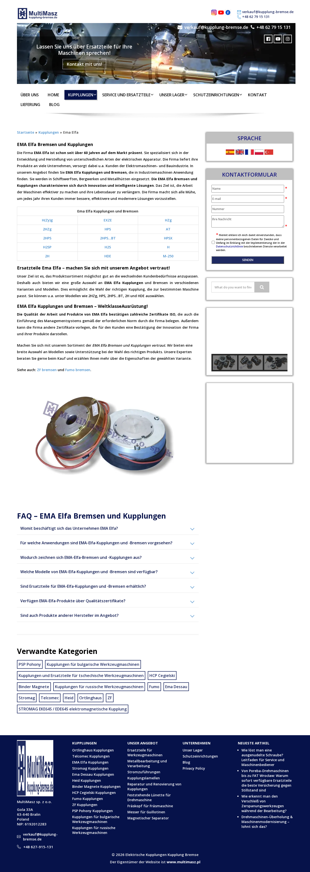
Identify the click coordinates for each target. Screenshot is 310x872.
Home (53, 95)
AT (168, 229)
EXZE (108, 220)
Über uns (30, 95)
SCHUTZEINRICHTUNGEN (216, 95)
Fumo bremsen (77, 369)
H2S (108, 247)
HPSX (168, 238)
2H (47, 256)
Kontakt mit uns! (84, 64)
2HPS (47, 238)
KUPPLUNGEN (80, 95)
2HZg (47, 229)
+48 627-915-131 (38, 846)
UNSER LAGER (171, 95)
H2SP (47, 247)
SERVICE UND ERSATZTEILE (126, 95)
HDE (107, 256)
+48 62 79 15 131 (256, 16)
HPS (108, 229)
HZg (168, 220)
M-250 (168, 256)
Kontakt (257, 95)
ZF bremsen (47, 369)
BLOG (54, 104)
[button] (219, 331)
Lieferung (30, 104)
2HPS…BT (108, 238)
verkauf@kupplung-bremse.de (268, 11)
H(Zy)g (47, 220)
